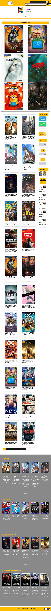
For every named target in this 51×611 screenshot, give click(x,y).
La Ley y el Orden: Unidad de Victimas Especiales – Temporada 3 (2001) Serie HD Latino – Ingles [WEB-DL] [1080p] (25, 592)
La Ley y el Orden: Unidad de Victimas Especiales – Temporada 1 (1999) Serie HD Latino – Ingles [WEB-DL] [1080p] (44, 592)
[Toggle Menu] (47, 2)
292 (14, 449)
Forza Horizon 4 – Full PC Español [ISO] (25, 517)
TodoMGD (18, 608)
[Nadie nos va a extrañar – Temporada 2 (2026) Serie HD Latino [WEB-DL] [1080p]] (44, 173)
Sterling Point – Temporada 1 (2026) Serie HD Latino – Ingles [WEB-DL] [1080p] (45, 477)
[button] (47, 609)
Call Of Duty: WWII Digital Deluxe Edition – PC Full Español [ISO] (35, 518)
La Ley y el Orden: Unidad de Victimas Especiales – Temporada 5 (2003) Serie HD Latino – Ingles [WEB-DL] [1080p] (7, 592)
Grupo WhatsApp (43, 124)
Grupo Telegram (43, 118)
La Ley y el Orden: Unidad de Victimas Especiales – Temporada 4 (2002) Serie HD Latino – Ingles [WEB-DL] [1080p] (16, 592)
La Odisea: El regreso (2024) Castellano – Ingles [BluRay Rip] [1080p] (35, 553)
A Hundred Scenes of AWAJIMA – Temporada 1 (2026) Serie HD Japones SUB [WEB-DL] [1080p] (16, 479)
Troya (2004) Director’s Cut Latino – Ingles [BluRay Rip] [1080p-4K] (45, 553)
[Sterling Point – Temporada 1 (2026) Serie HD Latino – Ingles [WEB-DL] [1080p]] (40, 173)
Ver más (43, 179)
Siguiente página (21, 449)
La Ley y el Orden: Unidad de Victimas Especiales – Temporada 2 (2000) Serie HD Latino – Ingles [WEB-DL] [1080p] (35, 592)
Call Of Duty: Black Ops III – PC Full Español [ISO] (45, 517)
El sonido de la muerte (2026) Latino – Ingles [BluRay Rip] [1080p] (6, 553)
